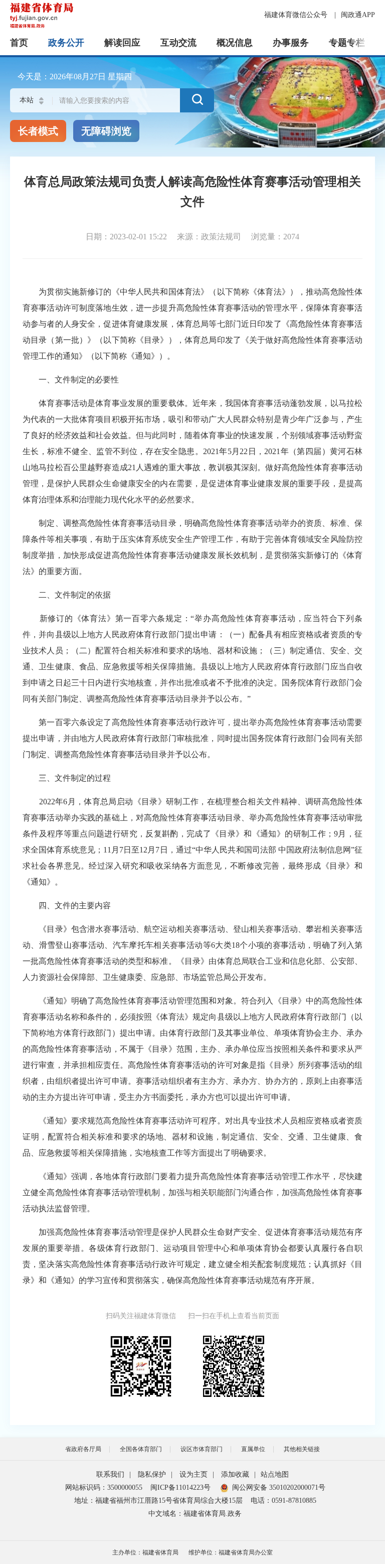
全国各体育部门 (141, 1449)
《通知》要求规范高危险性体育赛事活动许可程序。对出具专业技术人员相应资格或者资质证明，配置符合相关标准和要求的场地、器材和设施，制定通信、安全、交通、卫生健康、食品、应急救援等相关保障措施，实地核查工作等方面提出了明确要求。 (192, 1136)
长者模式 (38, 130)
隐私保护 (152, 1474)
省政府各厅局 (83, 1449)
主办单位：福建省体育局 (145, 1552)
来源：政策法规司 (209, 236)
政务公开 (66, 43)
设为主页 (193, 1474)
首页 (19, 43)
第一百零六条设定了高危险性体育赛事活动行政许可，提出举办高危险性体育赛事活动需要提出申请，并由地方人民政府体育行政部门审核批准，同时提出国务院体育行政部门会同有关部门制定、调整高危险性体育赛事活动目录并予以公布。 (192, 738)
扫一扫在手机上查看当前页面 (233, 1316)
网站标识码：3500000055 (103, 1487)
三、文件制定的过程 (67, 778)
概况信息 (235, 43)
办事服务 (291, 43)
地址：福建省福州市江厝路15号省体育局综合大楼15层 (158, 1500)
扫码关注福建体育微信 (141, 1316)
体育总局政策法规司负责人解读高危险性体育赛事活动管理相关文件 (192, 191)
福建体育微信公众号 (296, 15)
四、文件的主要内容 (67, 905)
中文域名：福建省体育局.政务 (195, 1513)
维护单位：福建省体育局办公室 (230, 1552)
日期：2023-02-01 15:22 (126, 236)
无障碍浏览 (106, 130)
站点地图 (275, 1474)
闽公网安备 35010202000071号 (278, 1487)
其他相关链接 (302, 1449)
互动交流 (178, 43)
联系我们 (110, 1474)
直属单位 (253, 1449)
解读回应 (122, 43)
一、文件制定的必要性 (71, 379)
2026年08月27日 (78, 76)
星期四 (120, 76)
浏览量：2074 (275, 236)
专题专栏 (347, 43)
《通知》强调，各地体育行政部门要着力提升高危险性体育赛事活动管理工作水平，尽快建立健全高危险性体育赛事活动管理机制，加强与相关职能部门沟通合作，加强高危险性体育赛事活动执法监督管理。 (192, 1192)
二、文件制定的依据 (67, 595)
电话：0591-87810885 (283, 1500)
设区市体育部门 (201, 1449)
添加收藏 (235, 1474)
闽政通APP (358, 15)
